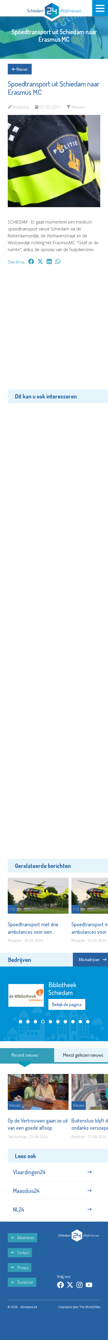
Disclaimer (24, 1283)
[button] (20, 1028)
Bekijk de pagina (67, 1007)
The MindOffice (89, 1308)
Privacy (22, 1268)
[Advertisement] (54, 331)
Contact (22, 1253)
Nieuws (21, 69)
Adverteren (25, 1238)
